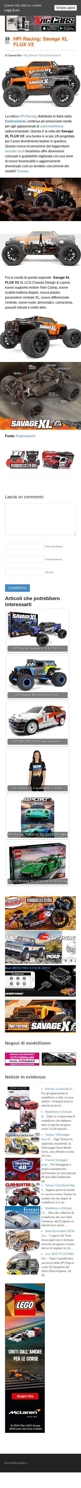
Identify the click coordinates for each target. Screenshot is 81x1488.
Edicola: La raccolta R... (59, 1088)
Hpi (26, 55)
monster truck (15, 151)
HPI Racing (27, 116)
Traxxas (22, 171)
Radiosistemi (53, 55)
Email (53, 559)
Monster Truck (37, 55)
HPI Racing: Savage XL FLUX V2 (40, 41)
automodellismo (52, 126)
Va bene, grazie (65, 7)
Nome (54, 546)
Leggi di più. (12, 10)
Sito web (49, 572)
